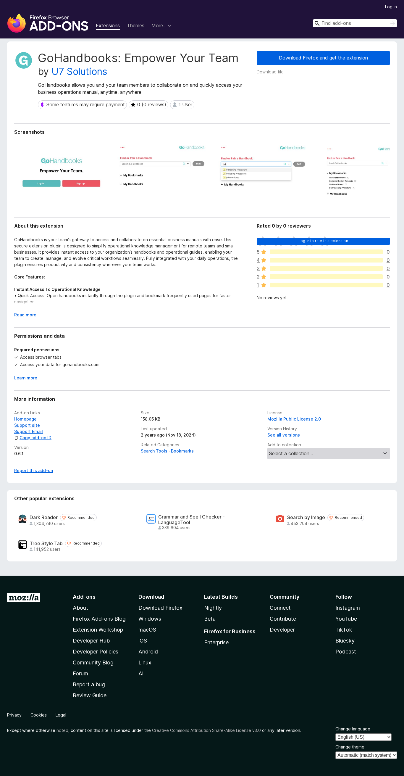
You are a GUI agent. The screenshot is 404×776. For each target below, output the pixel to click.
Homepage (25, 418)
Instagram (347, 608)
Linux (144, 662)
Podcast (345, 651)
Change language (352, 728)
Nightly (213, 608)
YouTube (346, 619)
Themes (135, 25)
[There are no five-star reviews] (326, 251)
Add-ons (84, 597)
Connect (280, 608)
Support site (27, 425)
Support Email (28, 431)
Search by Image (306, 517)
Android (148, 651)
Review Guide (89, 695)
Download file (270, 71)
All (141, 673)
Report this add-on (33, 470)
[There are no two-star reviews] (326, 276)
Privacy (14, 714)
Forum (80, 673)
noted (62, 730)
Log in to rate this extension (323, 241)
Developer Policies (95, 651)
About (80, 608)
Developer (282, 630)
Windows (149, 619)
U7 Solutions (79, 71)
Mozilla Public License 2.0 (294, 418)
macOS (147, 630)
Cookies (38, 714)
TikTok (343, 630)
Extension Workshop (98, 630)
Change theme (349, 746)
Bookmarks (182, 450)
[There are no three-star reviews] (326, 268)
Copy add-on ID (35, 437)
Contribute (283, 619)
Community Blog (93, 662)
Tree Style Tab (46, 543)
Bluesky (345, 640)
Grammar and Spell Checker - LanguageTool (191, 519)
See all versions (283, 434)
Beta (210, 619)
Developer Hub (91, 640)
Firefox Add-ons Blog (99, 619)
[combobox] (355, 23)
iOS (142, 640)
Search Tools (154, 450)
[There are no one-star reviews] (326, 285)
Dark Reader (44, 517)
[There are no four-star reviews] (326, 260)
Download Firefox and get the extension (323, 58)
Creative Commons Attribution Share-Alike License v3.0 (206, 730)
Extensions (108, 25)
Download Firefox (160, 608)
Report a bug (89, 684)
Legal (61, 714)
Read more (25, 314)
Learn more (25, 377)
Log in (391, 6)
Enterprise (216, 642)
